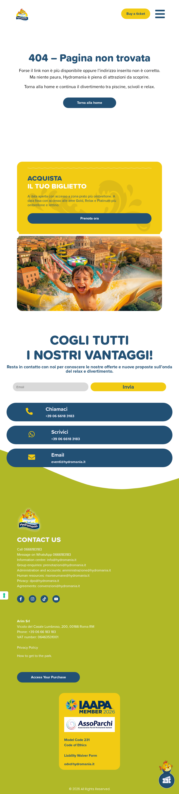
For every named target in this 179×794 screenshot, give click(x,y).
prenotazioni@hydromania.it (64, 564)
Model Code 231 (77, 739)
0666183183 (33, 549)
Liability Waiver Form (80, 755)
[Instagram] (32, 599)
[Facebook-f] (20, 599)
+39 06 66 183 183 (42, 631)
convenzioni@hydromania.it (59, 585)
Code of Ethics (75, 745)
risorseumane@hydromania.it (67, 575)
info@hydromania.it (61, 559)
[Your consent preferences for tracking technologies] (4, 595)
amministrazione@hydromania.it (86, 570)
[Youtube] (56, 599)
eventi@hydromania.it (68, 461)
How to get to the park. (34, 655)
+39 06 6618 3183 (60, 415)
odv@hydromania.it (79, 764)
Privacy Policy (27, 647)
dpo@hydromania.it (44, 580)
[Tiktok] (44, 599)
